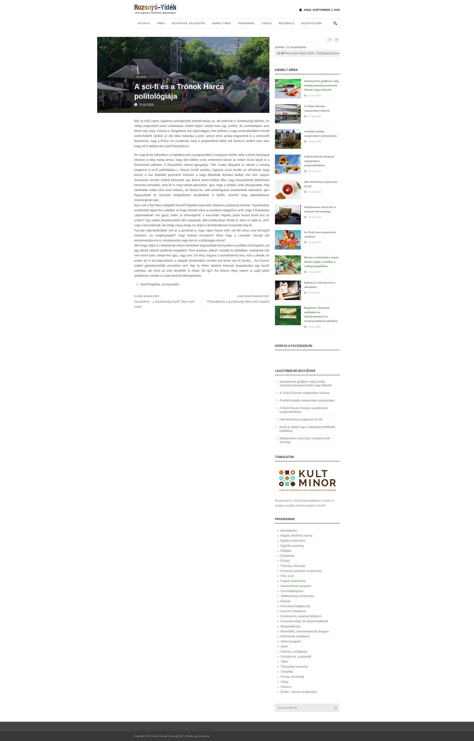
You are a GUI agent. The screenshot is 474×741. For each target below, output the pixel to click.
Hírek (161, 23)
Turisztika (287, 671)
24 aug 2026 (314, 217)
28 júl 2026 (314, 292)
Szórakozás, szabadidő (296, 656)
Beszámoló (286, 23)
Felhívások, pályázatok (188, 23)
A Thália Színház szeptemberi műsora (304, 392)
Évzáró (285, 560)
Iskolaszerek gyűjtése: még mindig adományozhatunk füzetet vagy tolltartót (321, 85)
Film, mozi (287, 576)
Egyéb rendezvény (293, 540)
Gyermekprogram (292, 591)
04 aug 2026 (314, 242)
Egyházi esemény (292, 545)
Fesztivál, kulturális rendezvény (301, 571)
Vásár (284, 681)
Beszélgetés (289, 530)
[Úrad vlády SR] (307, 480)
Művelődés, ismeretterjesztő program (305, 631)
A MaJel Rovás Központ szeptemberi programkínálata (319, 161)
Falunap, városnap (293, 565)
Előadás (286, 550)
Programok (246, 23)
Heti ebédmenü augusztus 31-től (301, 419)
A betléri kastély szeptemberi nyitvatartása (307, 400)
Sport (284, 646)
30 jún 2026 (314, 327)
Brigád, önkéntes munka (296, 535)
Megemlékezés (291, 626)
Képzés (286, 601)
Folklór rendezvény (293, 581)
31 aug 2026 (314, 95)
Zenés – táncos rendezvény (299, 691)
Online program (291, 641)
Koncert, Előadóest (293, 611)
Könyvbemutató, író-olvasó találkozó (304, 621)
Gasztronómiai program (296, 586)
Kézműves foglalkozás (295, 606)
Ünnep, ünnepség (292, 676)
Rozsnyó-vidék (311, 23)
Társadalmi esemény (294, 666)
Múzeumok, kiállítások (295, 636)
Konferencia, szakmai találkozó (301, 616)
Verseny (286, 686)
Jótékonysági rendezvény (297, 596)
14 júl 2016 (146, 104)
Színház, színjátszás (294, 651)
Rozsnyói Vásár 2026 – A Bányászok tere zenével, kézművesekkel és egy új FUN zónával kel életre (308, 53)
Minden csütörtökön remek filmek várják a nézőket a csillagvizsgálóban (321, 262)
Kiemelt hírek (221, 23)
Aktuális (144, 23)
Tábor (284, 661)
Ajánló (267, 23)
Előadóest (287, 555)
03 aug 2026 (314, 272)
